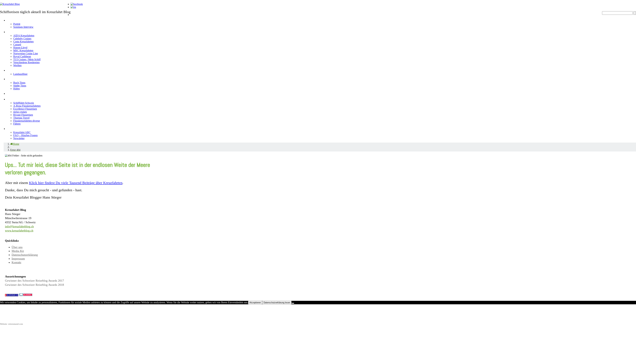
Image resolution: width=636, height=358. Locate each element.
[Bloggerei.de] (25, 295)
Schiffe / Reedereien (25, 31)
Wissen (13, 128)
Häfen (16, 88)
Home (75, 14)
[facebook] (77, 4)
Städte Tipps (19, 85)
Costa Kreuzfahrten (23, 41)
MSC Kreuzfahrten (23, 50)
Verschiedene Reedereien (26, 62)
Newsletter (19, 138)
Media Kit (18, 251)
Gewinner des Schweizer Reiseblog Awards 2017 (34, 280)
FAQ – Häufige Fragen (25, 135)
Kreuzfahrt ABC (22, 132)
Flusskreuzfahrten (23, 98)
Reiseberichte (19, 93)
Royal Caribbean (22, 56)
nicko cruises (20, 111)
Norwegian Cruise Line (25, 53)
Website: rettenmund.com (11, 324)
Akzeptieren (255, 302)
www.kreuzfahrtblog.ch (19, 230)
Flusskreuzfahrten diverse (26, 120)
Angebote (15, 70)
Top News (79, 20)
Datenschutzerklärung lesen (277, 302)
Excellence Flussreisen (25, 108)
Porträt (16, 24)
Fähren (17, 123)
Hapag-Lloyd (20, 47)
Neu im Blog (17, 78)
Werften (17, 65)
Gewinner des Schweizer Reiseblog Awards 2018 (34, 284)
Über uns (17, 247)
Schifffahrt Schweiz (23, 102)
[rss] (73, 7)
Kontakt (16, 262)
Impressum (18, 258)
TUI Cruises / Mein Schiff (27, 59)
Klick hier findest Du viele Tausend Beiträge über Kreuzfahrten (75, 183)
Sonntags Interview (23, 27)
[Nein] (293, 303)
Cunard (17, 44)
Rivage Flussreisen (23, 114)
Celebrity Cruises (22, 38)
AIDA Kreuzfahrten (23, 35)
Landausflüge (20, 74)
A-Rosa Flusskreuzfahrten (27, 105)
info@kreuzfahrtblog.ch (19, 226)
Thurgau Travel (21, 117)
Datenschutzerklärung (25, 254)
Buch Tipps (19, 82)
